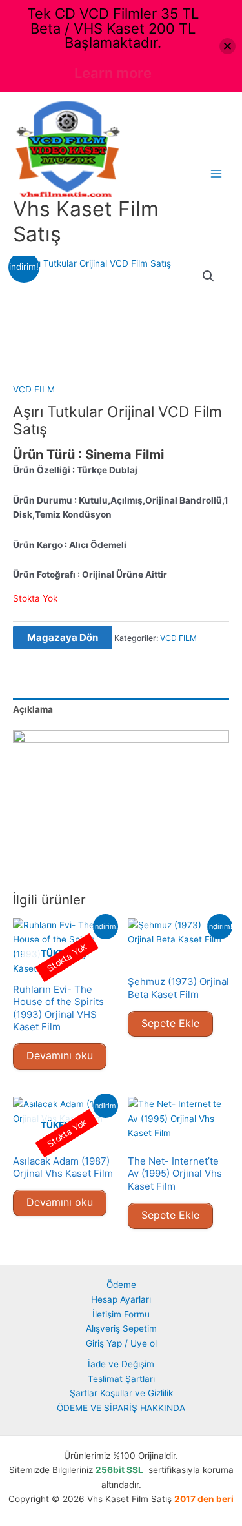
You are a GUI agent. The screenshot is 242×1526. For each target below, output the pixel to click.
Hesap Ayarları (121, 1299)
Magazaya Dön (62, 637)
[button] (208, 276)
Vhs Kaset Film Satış (86, 221)
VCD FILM (34, 389)
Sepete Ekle (170, 1023)
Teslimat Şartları (121, 1379)
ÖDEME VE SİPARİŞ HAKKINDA (121, 1408)
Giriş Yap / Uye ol (121, 1343)
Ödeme (121, 1284)
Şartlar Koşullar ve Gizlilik (121, 1393)
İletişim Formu (121, 1314)
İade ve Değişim (121, 1364)
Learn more (113, 73)
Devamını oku (59, 1055)
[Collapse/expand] (227, 46)
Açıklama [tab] (33, 709)
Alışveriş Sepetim (121, 1328)
